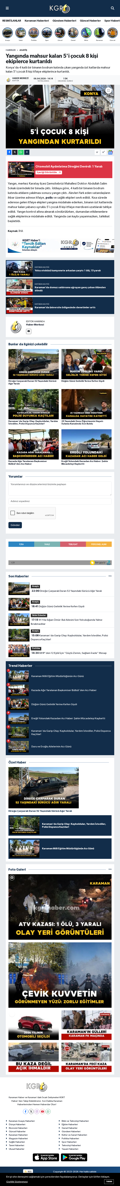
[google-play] (74, 1157)
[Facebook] (25, 1111)
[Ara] (112, 8)
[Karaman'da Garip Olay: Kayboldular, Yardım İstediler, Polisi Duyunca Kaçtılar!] (33, 404)
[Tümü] (110, 576)
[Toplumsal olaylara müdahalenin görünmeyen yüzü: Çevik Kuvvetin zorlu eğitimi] (60, 975)
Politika (36, 648)
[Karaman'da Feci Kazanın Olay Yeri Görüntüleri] (86, 1057)
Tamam (109, 1181)
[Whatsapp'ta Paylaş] (21, 152)
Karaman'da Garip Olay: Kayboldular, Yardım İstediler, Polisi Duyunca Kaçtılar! (69, 637)
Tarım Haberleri (16, 1145)
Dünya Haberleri (17, 1124)
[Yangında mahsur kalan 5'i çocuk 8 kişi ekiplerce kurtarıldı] (60, 116)
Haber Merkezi (35, 324)
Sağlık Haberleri (17, 1142)
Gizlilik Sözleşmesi (17, 1182)
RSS (29, 1172)
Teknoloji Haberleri (71, 1145)
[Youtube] (42, 1111)
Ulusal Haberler (16, 1149)
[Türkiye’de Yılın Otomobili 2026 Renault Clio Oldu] (33, 1025)
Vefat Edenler (39, 615)
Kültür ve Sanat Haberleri (74, 1135)
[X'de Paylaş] (15, 152)
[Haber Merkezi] (15, 326)
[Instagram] (36, 1111)
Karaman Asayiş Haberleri (22, 1121)
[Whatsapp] (48, 1111)
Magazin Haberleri (18, 1138)
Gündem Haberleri (64, 20)
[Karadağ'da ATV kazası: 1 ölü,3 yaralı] (60, 907)
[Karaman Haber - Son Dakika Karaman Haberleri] (60, 8)
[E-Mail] (28, 331)
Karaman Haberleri (37, 20)
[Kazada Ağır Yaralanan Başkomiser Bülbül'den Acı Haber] (33, 444)
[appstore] (46, 1157)
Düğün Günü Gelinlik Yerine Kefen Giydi (82, 381)
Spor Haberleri (69, 1142)
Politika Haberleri (70, 1138)
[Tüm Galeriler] (110, 869)
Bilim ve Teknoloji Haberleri (75, 1121)
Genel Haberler (70, 1128)
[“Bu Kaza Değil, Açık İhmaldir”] (33, 1057)
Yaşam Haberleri (70, 1149)
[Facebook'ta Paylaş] (9, 152)
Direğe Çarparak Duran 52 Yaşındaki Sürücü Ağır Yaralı (67, 591)
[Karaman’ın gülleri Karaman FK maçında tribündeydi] (86, 1025)
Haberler (11, 50)
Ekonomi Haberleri (18, 1128)
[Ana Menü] (7, 8)
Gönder (15, 525)
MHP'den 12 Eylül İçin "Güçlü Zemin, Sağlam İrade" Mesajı (69, 653)
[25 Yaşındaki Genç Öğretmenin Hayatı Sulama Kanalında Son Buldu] (86, 404)
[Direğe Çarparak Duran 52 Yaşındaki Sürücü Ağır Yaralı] (33, 364)
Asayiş (23, 50)
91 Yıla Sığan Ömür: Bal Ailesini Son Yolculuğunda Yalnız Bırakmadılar (66, 621)
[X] (31, 1111)
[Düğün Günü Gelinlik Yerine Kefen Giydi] (86, 364)
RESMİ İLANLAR (11, 20)
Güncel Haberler (90, 20)
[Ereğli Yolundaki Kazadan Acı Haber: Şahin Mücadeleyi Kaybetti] (86, 444)
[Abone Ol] (110, 152)
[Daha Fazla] (26, 152)
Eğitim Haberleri (70, 1124)
